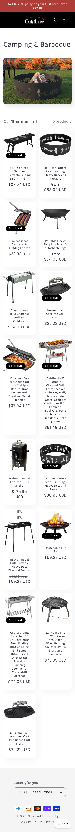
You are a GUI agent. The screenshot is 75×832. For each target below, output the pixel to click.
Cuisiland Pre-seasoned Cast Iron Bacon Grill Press (19, 738)
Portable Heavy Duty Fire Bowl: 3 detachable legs (55, 244)
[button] (9, 20)
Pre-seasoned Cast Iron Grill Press (55, 314)
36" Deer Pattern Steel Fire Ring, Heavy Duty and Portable (55, 484)
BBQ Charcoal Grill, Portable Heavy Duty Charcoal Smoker (19, 565)
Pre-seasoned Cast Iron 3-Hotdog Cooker (19, 244)
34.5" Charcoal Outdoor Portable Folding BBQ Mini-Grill (19, 173)
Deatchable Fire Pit (55, 549)
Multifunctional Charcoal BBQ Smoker (19, 482)
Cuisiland (34, 816)
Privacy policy (45, 821)
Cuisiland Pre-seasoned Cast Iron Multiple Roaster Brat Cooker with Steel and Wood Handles (19, 389)
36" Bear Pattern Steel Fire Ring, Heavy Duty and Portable (55, 173)
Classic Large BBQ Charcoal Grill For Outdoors (19, 316)
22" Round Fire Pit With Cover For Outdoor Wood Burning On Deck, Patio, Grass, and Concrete (55, 643)
